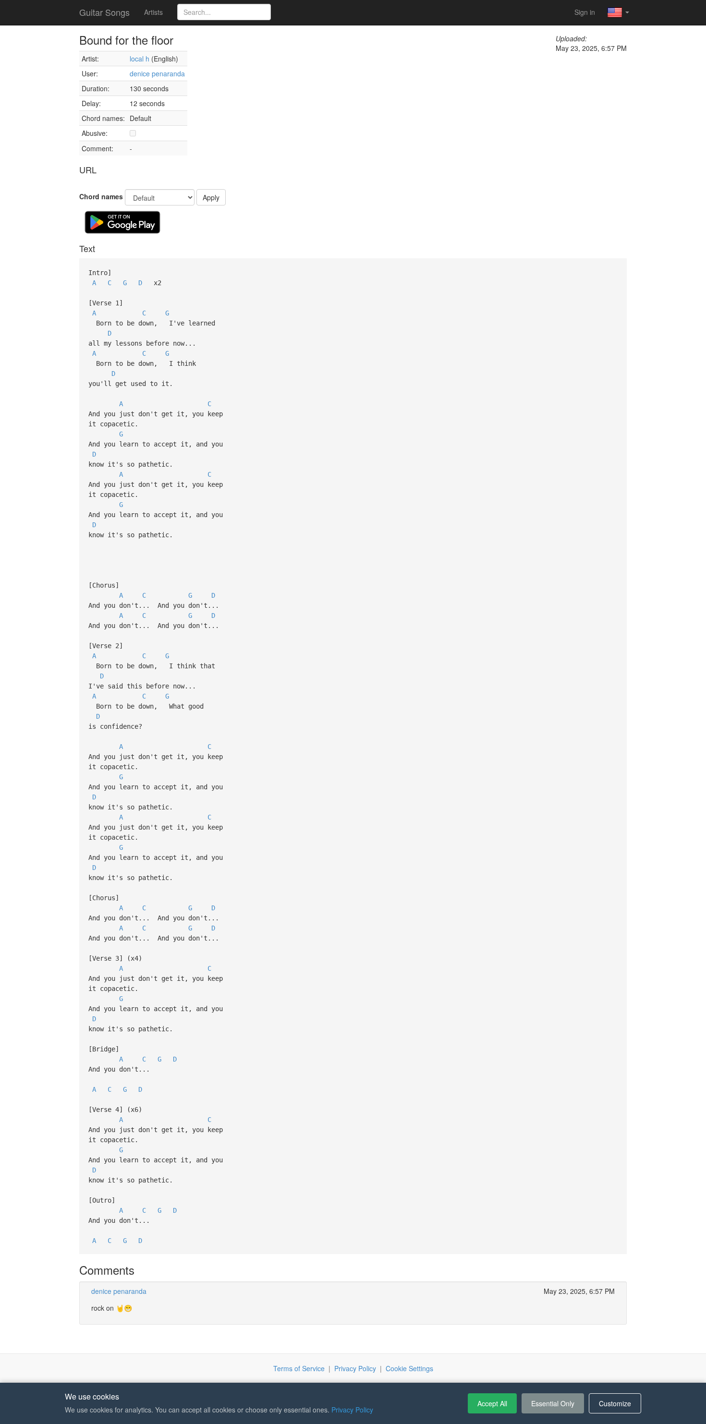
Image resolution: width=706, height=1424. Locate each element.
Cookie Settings (409, 1368)
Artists (153, 12)
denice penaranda (157, 73)
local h (139, 58)
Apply (211, 197)
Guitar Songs (104, 12)
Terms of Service (299, 1368)
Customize (615, 1403)
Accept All (492, 1403)
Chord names (101, 196)
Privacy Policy (355, 1368)
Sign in (584, 12)
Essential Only (552, 1403)
